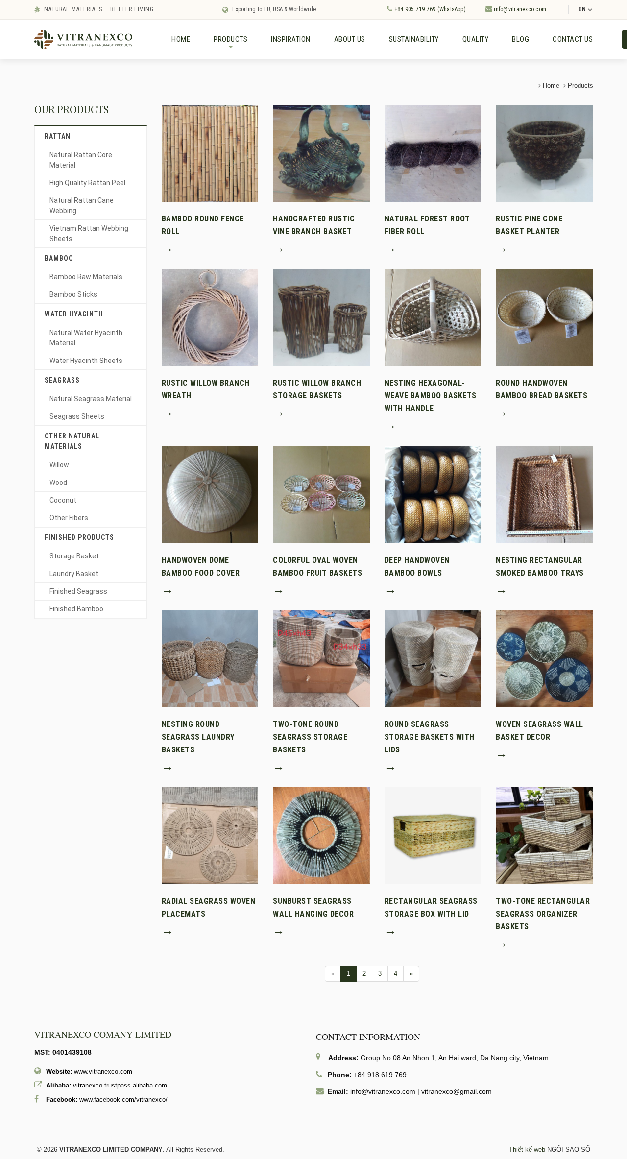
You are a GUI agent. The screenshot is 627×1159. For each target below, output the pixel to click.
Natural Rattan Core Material (80, 160)
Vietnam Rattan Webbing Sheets (88, 233)
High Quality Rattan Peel (87, 183)
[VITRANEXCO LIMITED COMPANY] (83, 39)
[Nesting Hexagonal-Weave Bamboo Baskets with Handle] (433, 317)
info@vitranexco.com (519, 9)
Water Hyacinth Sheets (85, 360)
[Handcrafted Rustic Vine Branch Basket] (321, 153)
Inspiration (291, 39)
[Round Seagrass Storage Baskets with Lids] (433, 658)
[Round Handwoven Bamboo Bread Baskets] (544, 317)
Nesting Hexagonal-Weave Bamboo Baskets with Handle (431, 395)
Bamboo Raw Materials (85, 277)
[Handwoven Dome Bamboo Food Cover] (210, 494)
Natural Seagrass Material (90, 399)
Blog (520, 39)
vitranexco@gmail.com (456, 1091)
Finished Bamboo (76, 609)
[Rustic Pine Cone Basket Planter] (544, 153)
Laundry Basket (73, 574)
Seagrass (62, 380)
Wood (58, 482)
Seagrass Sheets (76, 416)
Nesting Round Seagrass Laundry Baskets (198, 737)
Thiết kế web (527, 1149)
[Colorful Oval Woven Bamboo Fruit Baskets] (321, 494)
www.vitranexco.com (103, 1071)
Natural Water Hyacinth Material (85, 338)
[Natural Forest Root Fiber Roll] (433, 153)
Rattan (58, 136)
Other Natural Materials (72, 441)
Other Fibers (68, 518)
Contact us (573, 39)
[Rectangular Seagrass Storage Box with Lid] (433, 835)
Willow (59, 465)
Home (180, 39)
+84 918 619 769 (380, 1075)
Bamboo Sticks (73, 294)
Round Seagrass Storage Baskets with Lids (430, 737)
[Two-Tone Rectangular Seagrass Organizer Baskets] (544, 835)
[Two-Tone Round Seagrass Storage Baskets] (321, 658)
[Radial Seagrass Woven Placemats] (210, 835)
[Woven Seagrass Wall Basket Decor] (544, 658)
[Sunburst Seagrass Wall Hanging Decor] (321, 835)
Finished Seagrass (78, 591)
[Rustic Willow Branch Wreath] (210, 317)
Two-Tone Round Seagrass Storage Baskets (310, 737)
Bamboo (59, 258)
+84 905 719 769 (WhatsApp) (428, 9)
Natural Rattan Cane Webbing (81, 205)
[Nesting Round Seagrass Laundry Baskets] (210, 658)
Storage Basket (74, 556)
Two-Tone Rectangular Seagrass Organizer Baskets (543, 913)
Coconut (62, 500)
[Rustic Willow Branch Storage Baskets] (321, 317)
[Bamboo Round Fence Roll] (210, 153)
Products (230, 43)
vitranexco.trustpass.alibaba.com (120, 1085)
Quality (475, 39)
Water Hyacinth (74, 314)
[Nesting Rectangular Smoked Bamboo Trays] (544, 494)
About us (349, 39)
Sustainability (414, 39)
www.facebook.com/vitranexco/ (123, 1099)
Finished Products (79, 537)
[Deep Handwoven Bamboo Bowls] (433, 494)
